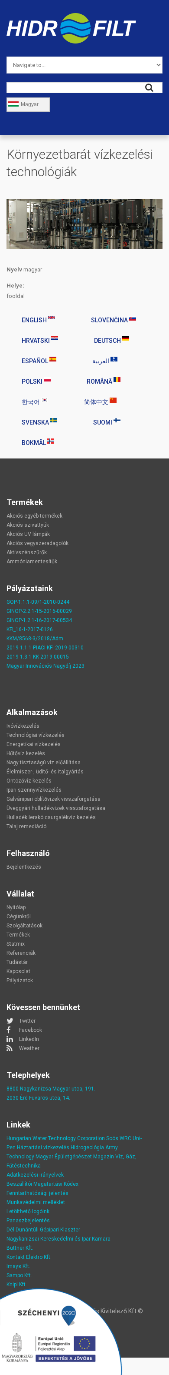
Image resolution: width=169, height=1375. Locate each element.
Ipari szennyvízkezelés (34, 790)
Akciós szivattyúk (27, 525)
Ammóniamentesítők (31, 562)
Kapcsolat (18, 971)
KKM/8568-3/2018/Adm (34, 639)
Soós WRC (118, 1138)
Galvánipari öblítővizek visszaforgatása (53, 799)
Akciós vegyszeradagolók (37, 543)
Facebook (30, 1030)
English (35, 320)
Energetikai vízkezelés (33, 744)
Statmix (15, 944)
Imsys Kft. (18, 1266)
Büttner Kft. (19, 1248)
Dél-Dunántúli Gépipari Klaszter (43, 1230)
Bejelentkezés (23, 867)
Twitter (27, 1021)
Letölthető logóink (27, 1211)
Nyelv (14, 269)
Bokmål (34, 442)
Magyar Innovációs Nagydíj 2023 (45, 666)
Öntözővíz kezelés (29, 781)
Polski (33, 381)
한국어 (31, 401)
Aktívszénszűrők (26, 552)
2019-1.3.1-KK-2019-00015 (37, 657)
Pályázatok (19, 980)
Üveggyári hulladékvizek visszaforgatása (55, 808)
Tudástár (17, 962)
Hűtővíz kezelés (25, 753)
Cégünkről (18, 916)
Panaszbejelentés (28, 1221)
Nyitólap (16, 907)
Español (35, 361)
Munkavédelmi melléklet (35, 1202)
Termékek (18, 935)
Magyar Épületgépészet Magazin (75, 1157)
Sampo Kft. (19, 1275)
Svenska (36, 422)
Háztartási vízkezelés (43, 1147)
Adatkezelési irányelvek (35, 1175)
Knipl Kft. (16, 1284)
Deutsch (108, 340)
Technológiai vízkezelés (35, 735)
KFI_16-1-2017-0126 (29, 629)
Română (100, 381)
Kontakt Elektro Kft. (29, 1257)
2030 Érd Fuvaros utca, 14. (38, 1098)
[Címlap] (71, 18)
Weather (29, 1048)
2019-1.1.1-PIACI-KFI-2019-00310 (45, 648)
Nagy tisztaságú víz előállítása (43, 762)
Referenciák (21, 953)
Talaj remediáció (26, 826)
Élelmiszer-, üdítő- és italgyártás (45, 772)
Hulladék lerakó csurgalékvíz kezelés (51, 817)
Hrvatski (36, 340)
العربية (101, 361)
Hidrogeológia (87, 1147)
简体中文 (97, 401)
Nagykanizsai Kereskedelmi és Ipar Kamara (58, 1239)
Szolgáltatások (24, 926)
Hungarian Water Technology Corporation (55, 1138)
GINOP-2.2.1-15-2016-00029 (39, 611)
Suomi (103, 422)
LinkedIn (29, 1039)
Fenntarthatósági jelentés (37, 1193)
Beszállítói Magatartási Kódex (42, 1184)
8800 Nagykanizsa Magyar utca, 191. (50, 1089)
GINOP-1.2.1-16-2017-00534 (39, 620)
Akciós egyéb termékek (34, 516)
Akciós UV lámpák (28, 534)
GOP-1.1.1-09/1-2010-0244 (37, 602)
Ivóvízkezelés (22, 726)
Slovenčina (110, 320)
